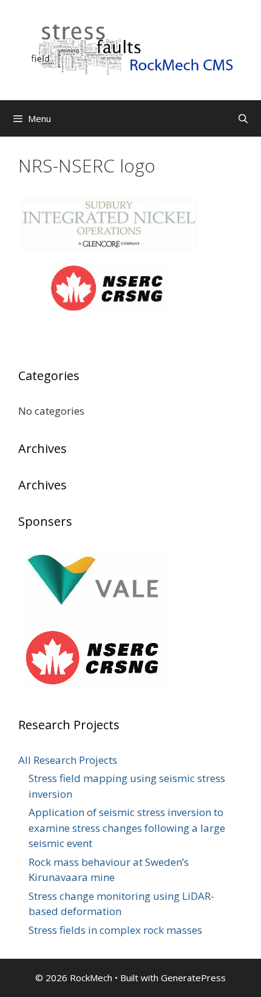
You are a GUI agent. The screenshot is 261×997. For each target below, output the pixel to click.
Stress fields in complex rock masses (115, 930)
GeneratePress (193, 977)
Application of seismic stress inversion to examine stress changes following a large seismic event (127, 827)
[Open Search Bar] (243, 118)
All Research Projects (67, 760)
